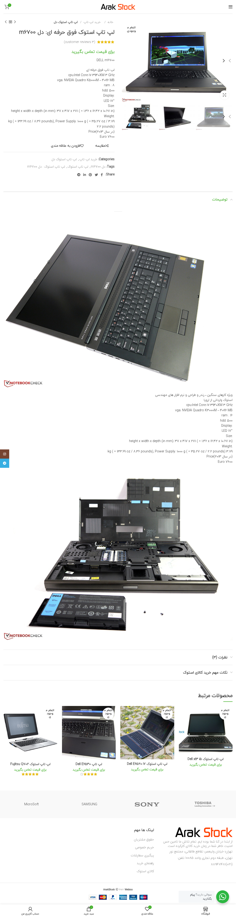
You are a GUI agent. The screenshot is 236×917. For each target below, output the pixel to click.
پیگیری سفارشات (142, 855)
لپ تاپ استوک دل (66, 22)
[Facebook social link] (101, 175)
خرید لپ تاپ (91, 22)
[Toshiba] (205, 804)
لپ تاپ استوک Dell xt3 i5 (206, 759)
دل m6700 (98, 166)
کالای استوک (145, 871)
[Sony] (147, 804)
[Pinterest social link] (90, 175)
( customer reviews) (79, 42)
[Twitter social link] (96, 175)
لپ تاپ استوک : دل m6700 (46, 166)
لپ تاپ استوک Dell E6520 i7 (147, 764)
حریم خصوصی (144, 847)
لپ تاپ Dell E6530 (89, 764)
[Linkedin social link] (84, 175)
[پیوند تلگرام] (79, 175)
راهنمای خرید (145, 863)
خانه (110, 22)
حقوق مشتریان (144, 839)
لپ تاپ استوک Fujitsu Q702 (30, 764)
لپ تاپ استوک (78, 166)
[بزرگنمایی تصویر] (224, 95)
